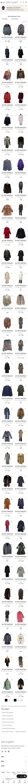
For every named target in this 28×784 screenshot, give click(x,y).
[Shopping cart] (26, 2)
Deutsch (13, 772)
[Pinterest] (8, 751)
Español (14, 773)
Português (24, 772)
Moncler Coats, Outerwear (7, 712)
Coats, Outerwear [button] (14, 18)
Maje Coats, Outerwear (20, 731)
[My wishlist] (23, 2)
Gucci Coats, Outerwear (7, 725)
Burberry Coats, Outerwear (7, 718)
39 (18, 700)
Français (8, 772)
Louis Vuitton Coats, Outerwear (8, 728)
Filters (22, 776)
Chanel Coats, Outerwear (7, 715)
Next (22, 700)
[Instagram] (5, 751)
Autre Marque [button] (5, 18)
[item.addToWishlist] (12, 25)
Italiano (18, 772)
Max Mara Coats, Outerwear (8, 722)
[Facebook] (2, 751)
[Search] (21, 2)
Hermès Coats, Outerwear (7, 731)
